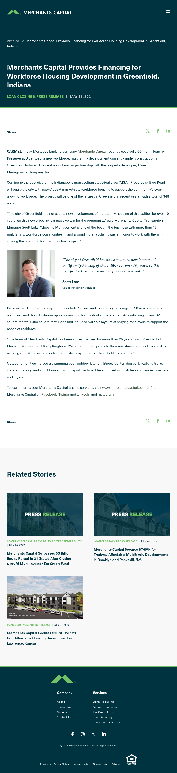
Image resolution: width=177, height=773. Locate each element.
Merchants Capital (92, 151)
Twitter (63, 394)
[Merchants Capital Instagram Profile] (83, 734)
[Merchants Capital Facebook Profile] (72, 734)
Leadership (64, 707)
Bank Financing (103, 701)
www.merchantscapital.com (123, 387)
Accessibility (81, 764)
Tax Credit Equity (104, 712)
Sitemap (116, 764)
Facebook (49, 394)
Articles (13, 40)
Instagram (106, 394)
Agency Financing (105, 707)
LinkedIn (83, 394)
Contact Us (64, 717)
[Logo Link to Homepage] (39, 12)
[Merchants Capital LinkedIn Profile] (104, 734)
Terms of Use (100, 764)
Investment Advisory (106, 722)
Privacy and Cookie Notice (54, 764)
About (61, 701)
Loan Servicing (103, 717)
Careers (62, 712)
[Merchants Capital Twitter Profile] (93, 734)
